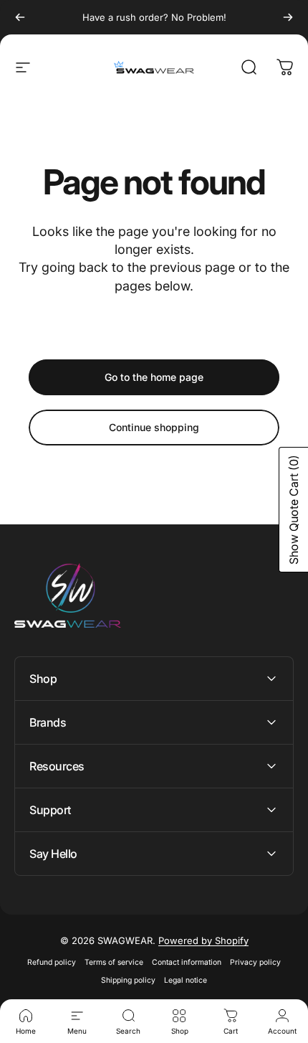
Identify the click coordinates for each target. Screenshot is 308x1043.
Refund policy (51, 962)
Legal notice (185, 980)
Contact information (186, 962)
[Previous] (20, 17)
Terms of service (114, 962)
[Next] (288, 17)
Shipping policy (128, 980)
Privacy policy (255, 962)
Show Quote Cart (294, 510)
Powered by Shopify (203, 940)
